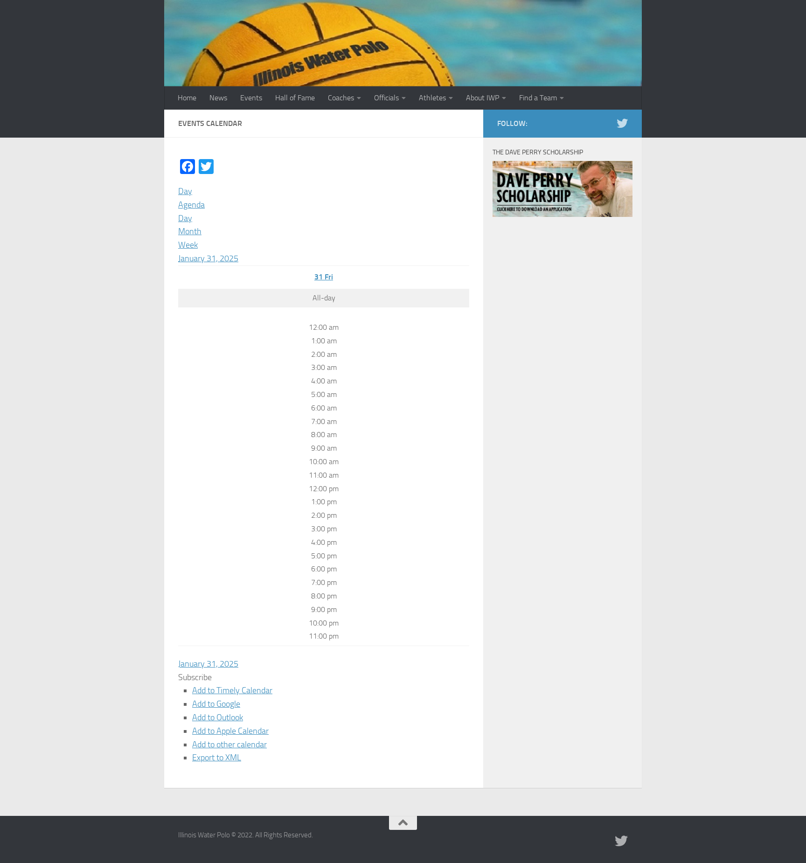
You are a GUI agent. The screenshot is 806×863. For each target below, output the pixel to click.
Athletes (432, 97)
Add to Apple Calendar (230, 731)
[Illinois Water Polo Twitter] (622, 123)
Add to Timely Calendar (232, 690)
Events (251, 97)
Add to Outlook (217, 717)
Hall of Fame (295, 97)
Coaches (341, 97)
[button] (195, 677)
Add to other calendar (229, 744)
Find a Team (538, 97)
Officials (386, 97)
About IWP (482, 97)
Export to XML (216, 757)
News (218, 97)
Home (187, 97)
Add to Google (216, 704)
